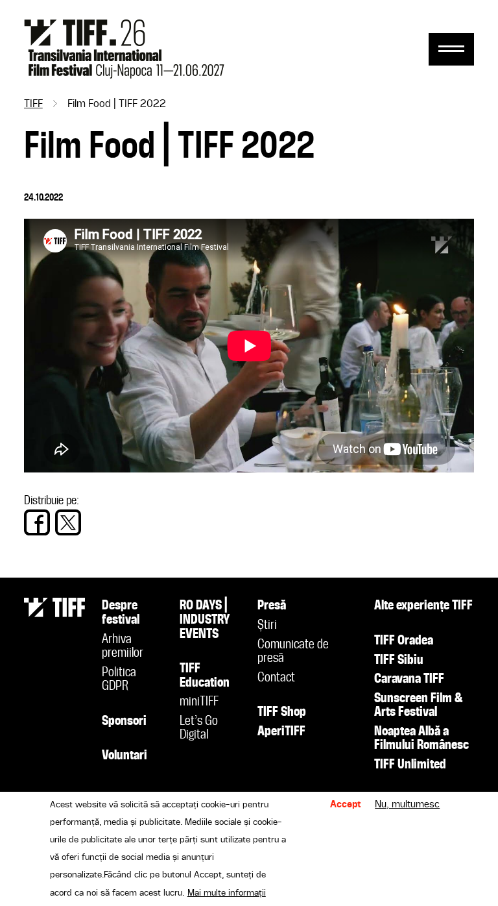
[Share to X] (68, 522)
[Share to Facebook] (37, 522)
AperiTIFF (281, 732)
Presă (271, 606)
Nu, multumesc (407, 804)
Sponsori (124, 722)
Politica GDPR (119, 680)
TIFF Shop (281, 712)
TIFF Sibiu (398, 661)
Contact (276, 678)
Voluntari (124, 756)
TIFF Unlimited (410, 765)
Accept (345, 804)
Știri (267, 625)
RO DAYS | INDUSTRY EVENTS (205, 620)
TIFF (33, 104)
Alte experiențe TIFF (423, 606)
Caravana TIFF (409, 679)
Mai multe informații (226, 893)
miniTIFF (199, 702)
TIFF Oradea (403, 641)
